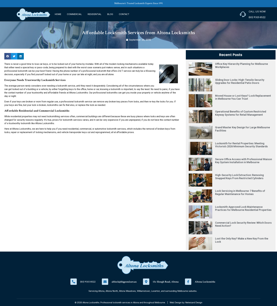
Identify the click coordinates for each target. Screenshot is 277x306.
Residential (94, 14)
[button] (7, 56)
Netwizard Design (193, 302)
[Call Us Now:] (243, 14)
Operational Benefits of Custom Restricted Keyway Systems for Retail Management (240, 113)
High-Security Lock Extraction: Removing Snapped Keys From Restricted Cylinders (239, 177)
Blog (110, 14)
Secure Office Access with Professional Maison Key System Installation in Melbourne (243, 161)
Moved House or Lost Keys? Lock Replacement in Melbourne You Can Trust (243, 97)
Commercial (74, 14)
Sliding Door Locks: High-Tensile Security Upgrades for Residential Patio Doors (239, 81)
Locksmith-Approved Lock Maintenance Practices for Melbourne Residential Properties (243, 208)
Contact (124, 14)
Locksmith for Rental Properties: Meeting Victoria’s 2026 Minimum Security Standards (241, 145)
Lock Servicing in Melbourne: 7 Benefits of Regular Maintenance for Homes (240, 192)
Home (58, 14)
